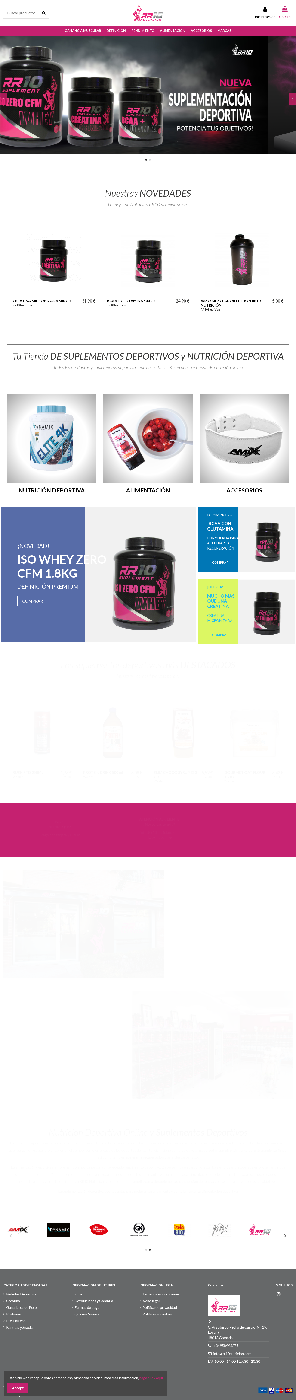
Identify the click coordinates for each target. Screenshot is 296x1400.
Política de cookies (157, 1314)
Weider (243, 915)
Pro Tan (168, 922)
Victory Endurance (145, 922)
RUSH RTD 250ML (28, 772)
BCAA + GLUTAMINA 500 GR (131, 300)
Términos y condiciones (160, 1294)
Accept (18, 1388)
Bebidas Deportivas (22, 1294)
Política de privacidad (159, 1307)
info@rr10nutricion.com (249, 832)
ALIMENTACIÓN (148, 490)
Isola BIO (183, 922)
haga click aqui (151, 1377)
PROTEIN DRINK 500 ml (103, 772)
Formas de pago (87, 1307)
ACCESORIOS (244, 490)
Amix (254, 915)
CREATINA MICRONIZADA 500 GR (42, 300)
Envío (78, 1294)
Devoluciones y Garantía (93, 1300)
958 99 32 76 (251, 837)
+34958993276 (225, 1345)
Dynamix (223, 922)
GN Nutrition (202, 922)
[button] (83, 31)
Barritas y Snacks (20, 1327)
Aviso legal (151, 1300)
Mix (126, 922)
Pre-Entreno (16, 1320)
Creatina (13, 1300)
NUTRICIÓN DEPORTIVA (51, 490)
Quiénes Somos (86, 1314)
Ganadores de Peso (21, 1307)
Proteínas (14, 1314)
